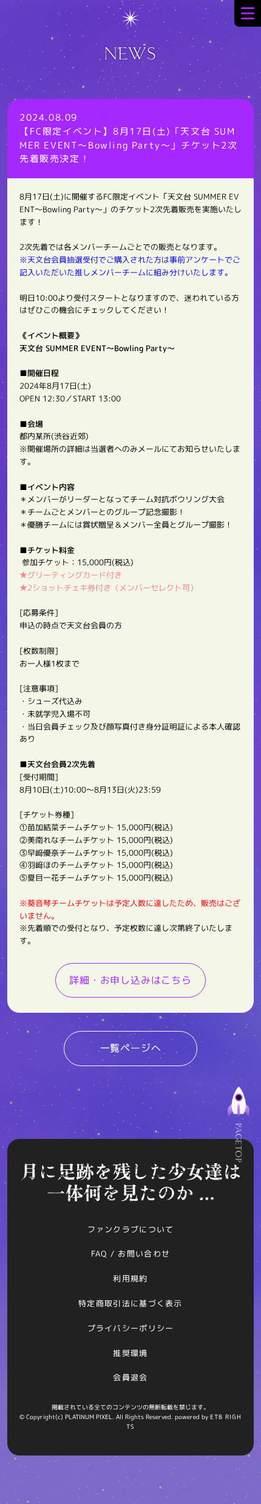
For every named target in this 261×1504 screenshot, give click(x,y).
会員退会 (130, 1377)
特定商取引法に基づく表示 (130, 1303)
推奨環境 (130, 1353)
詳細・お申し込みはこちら (130, 980)
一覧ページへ (130, 1048)
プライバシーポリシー (130, 1328)
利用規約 (130, 1278)
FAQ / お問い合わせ (131, 1253)
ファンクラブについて (130, 1229)
